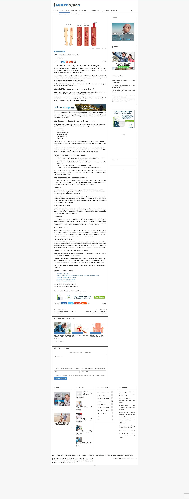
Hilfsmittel (84, 10)
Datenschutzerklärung (92, 368)
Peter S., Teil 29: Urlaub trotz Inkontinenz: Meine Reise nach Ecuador (127, 435)
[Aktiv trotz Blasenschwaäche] (62, 419)
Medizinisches (65, 10)
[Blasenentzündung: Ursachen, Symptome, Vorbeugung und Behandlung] (62, 328)
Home (56, 10)
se (75, 277)
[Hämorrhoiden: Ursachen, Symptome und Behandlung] (98, 328)
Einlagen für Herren (101, 413)
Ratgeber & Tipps (101, 395)
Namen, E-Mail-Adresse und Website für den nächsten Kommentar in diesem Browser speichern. (80, 375)
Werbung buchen (129, 455)
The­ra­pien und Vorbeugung (91, 275)
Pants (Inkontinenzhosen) (103, 407)
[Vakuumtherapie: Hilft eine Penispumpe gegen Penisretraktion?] (79, 393)
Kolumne (106, 10)
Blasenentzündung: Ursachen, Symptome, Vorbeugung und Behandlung (84, 432)
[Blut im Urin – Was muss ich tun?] (80, 328)
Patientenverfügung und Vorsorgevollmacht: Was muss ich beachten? (84, 420)
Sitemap (110, 455)
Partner (115, 10)
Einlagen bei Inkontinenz (102, 410)
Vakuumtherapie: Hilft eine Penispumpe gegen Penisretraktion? (84, 394)
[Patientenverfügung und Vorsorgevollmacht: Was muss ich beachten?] (79, 415)
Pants (98, 419)
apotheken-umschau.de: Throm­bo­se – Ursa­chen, (70, 275)
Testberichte (95, 10)
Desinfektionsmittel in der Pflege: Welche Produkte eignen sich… (84, 444)
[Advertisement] (123, 144)
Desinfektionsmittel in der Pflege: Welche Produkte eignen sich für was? (127, 421)
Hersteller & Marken (101, 404)
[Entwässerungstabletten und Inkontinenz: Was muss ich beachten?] (79, 403)
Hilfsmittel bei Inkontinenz (103, 398)
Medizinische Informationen (60, 51)
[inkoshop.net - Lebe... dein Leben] (123, 31)
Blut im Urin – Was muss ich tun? (127, 430)
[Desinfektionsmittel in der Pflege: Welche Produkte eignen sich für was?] (79, 439)
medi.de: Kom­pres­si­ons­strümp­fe (66, 281)
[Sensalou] (80, 297)
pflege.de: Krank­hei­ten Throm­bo (66, 277)
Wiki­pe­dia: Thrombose (63, 274)
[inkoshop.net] (80, 107)
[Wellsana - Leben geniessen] (123, 60)
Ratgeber (74, 10)
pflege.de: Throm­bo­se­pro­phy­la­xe (66, 279)
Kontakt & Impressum (118, 455)
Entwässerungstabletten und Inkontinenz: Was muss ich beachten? (84, 408)
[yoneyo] (62, 399)
